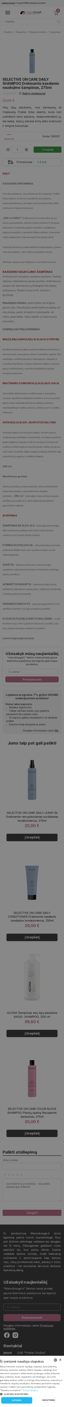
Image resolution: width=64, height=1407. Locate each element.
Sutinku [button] (17, 1400)
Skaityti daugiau (30, 1390)
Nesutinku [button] (48, 1400)
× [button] (60, 1360)
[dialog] (32, 1381)
